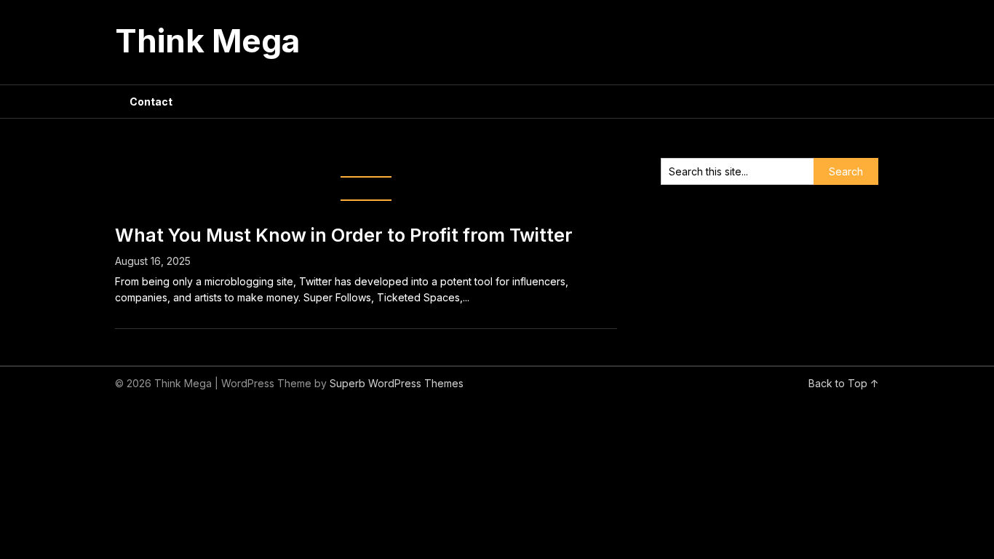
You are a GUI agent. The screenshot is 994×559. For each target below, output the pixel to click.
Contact (151, 101)
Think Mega (207, 40)
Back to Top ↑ (843, 383)
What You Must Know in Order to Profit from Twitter (344, 235)
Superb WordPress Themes (397, 383)
